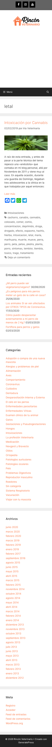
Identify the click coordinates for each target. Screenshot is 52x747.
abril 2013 (11, 660)
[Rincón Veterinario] (26, 21)
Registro (10, 705)
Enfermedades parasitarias (21, 406)
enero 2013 (12, 673)
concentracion (12, 226)
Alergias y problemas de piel (22, 366)
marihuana (10, 239)
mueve (32, 239)
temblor (28, 248)
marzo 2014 (12, 611)
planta (38, 244)
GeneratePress (26, 742)
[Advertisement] (26, 60)
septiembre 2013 (15, 638)
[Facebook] (18, 4)
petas (21, 244)
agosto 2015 (13, 562)
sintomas (17, 248)
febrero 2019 (13, 544)
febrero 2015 (13, 584)
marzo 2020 (13, 531)
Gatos (9, 419)
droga (38, 226)
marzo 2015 (12, 580)
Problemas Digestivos (18, 472)
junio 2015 (12, 567)
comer (19, 221)
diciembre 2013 (15, 624)
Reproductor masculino (19, 477)
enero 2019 (12, 549)
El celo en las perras (17, 402)
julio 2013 (11, 646)
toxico (7, 253)
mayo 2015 (12, 571)
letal (30, 235)
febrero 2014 (13, 615)
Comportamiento (15, 379)
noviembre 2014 (15, 589)
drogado (9, 230)
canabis (23, 217)
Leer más (9, 193)
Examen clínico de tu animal (22, 415)
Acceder (10, 709)
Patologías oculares (17, 464)
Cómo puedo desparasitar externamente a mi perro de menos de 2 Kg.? (22, 319)
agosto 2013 (13, 642)
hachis (40, 230)
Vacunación (12, 495)
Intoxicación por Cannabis (26, 122)
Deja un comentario (19, 257)
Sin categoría (13, 486)
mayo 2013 (12, 655)
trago (16, 253)
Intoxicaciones (16, 212)
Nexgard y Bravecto (17, 446)
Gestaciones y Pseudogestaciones (26, 424)
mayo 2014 (12, 602)
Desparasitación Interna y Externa (25, 397)
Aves (8, 375)
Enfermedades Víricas (18, 410)
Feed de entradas (16, 714)
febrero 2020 (13, 536)
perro (7, 244)
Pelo (8, 468)
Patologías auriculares (18, 459)
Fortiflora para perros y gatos (22, 327)
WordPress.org (14, 723)
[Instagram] (25, 4)
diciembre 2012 (15, 677)
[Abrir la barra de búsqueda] (47, 92)
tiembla (38, 248)
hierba (8, 235)
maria (38, 235)
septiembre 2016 (15, 558)
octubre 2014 (13, 593)
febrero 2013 (13, 669)
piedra (30, 244)
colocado (9, 221)
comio (28, 221)
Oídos (9, 450)
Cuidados (11, 388)
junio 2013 (12, 651)
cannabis (35, 217)
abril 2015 (11, 575)
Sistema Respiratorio (18, 490)
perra (40, 239)
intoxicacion (20, 235)
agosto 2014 (13, 598)
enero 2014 (12, 620)
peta (14, 244)
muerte (22, 239)
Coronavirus (13, 384)
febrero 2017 (13, 553)
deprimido (28, 226)
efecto (19, 230)
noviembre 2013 (15, 629)
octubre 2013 (13, 633)
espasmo (29, 230)
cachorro (13, 217)
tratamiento (27, 253)
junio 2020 (12, 527)
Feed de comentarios (18, 718)
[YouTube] (32, 4)
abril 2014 (11, 606)
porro (7, 248)
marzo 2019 (12, 540)
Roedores (11, 481)
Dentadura (12, 393)
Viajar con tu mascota (18, 499)
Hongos (10, 428)
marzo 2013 (12, 664)
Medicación (12, 441)
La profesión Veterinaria (20, 437)
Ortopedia (11, 455)
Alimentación (13, 370)
